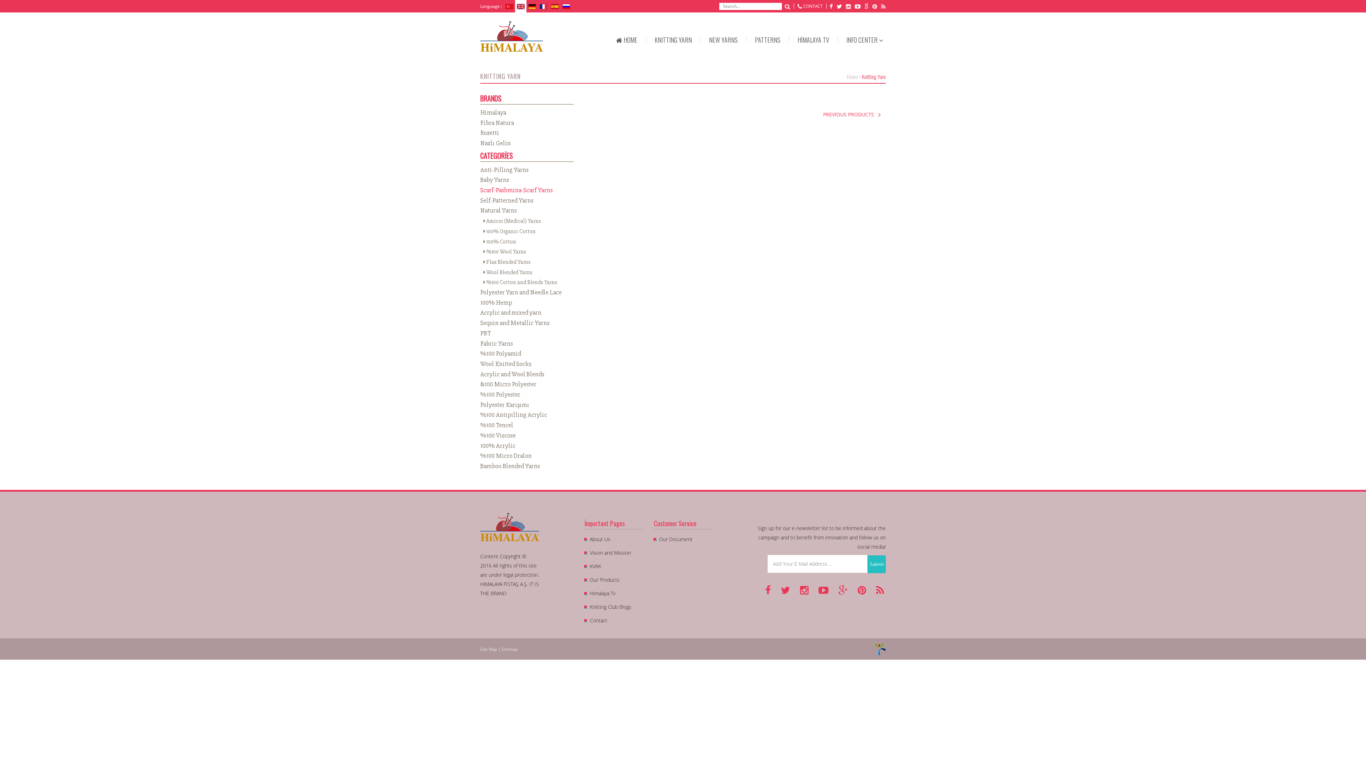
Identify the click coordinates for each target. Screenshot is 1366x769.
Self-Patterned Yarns (507, 200)
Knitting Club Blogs (610, 606)
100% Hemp (496, 303)
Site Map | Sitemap (499, 649)
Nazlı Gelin (495, 143)
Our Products (605, 579)
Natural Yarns (498, 210)
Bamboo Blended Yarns (510, 466)
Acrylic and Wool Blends (512, 374)
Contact (598, 620)
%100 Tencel (496, 425)
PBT (485, 333)
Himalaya (493, 112)
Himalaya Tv (602, 593)
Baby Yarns (494, 180)
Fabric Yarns (496, 343)
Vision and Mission (610, 552)
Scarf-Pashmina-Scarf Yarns (516, 190)
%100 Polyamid (500, 353)
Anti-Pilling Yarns (504, 170)
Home (852, 76)
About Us (600, 539)
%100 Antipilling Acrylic (513, 415)
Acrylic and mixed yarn (510, 313)
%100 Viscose (498, 435)
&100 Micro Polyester (508, 384)
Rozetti (489, 133)
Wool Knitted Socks (505, 364)
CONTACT (813, 6)
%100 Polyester (500, 394)
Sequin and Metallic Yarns (515, 323)
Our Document (676, 539)
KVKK (595, 566)
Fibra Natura (497, 123)
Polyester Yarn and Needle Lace (521, 292)
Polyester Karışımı (504, 405)
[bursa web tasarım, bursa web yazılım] (880, 649)
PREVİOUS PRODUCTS (850, 114)
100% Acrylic (497, 446)
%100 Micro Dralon (506, 456)
